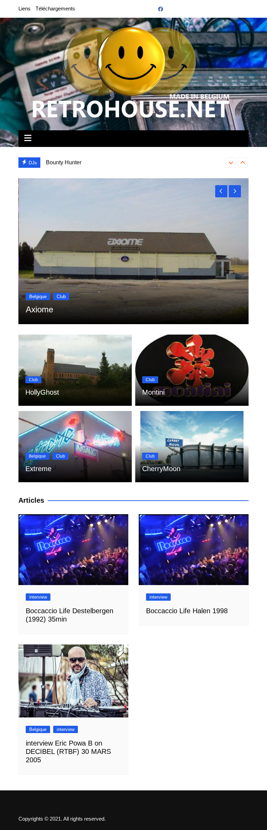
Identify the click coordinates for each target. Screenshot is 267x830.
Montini (153, 392)
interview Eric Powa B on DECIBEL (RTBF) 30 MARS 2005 (68, 751)
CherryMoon (161, 468)
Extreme (38, 468)
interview (38, 597)
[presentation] (231, 162)
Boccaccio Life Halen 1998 (187, 611)
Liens (24, 8)
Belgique (37, 456)
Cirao (35, 309)
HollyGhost (42, 392)
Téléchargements (55, 8)
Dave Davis (60, 162)
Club (33, 296)
